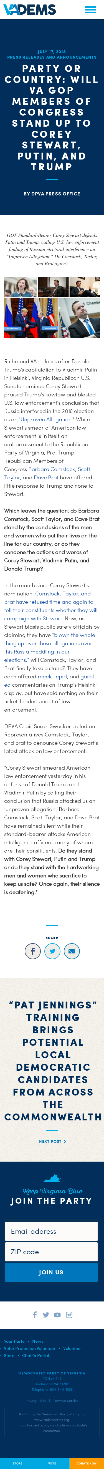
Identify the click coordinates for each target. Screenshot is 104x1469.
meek (45, 676)
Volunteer (72, 1348)
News (37, 1341)
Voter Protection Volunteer (29, 1348)
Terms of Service (65, 1401)
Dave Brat (46, 477)
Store (9, 1355)
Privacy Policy (36, 1401)
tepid (60, 676)
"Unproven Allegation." (47, 419)
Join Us (51, 1272)
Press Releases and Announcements (52, 57)
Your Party (14, 1341)
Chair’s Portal (35, 1355)
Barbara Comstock (51, 469)
